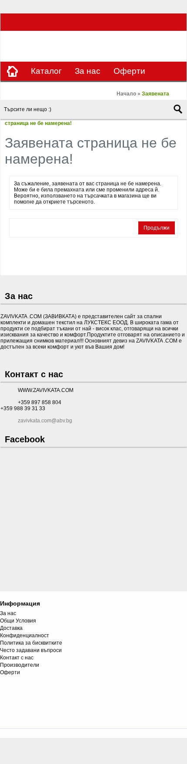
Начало (126, 94)
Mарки (19, 90)
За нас (87, 71)
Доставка (11, 628)
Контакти (62, 90)
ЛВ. (176, 47)
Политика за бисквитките (31, 643)
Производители (19, 665)
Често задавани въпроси (31, 650)
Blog (101, 90)
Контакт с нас (16, 658)
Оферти (129, 71)
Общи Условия (18, 621)
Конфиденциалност (24, 635)
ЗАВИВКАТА (20, 47)
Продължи (157, 228)
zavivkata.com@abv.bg (45, 421)
